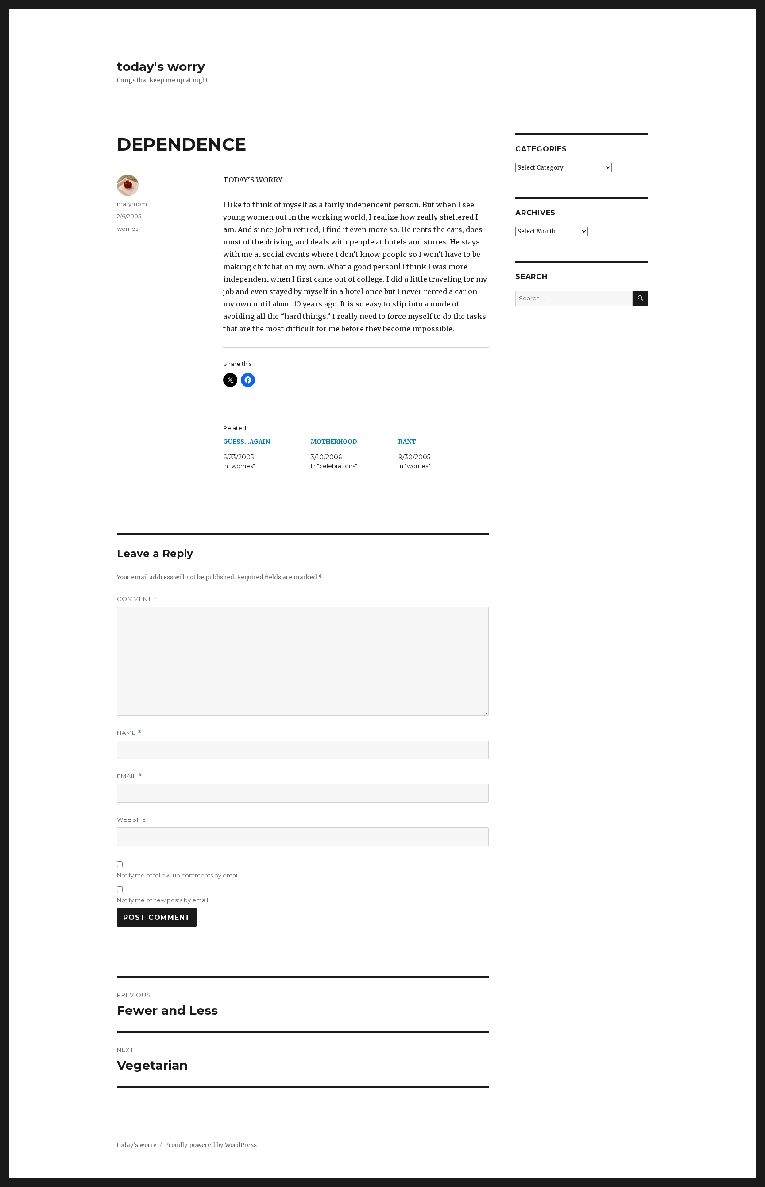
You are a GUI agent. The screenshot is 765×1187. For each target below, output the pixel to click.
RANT (407, 442)
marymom (132, 203)
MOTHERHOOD (334, 442)
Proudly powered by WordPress (211, 1145)
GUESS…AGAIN (246, 442)
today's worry (161, 66)
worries (127, 228)
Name (129, 733)
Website (131, 819)
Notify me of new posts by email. (163, 900)
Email (129, 776)
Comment (137, 599)
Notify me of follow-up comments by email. (178, 875)
